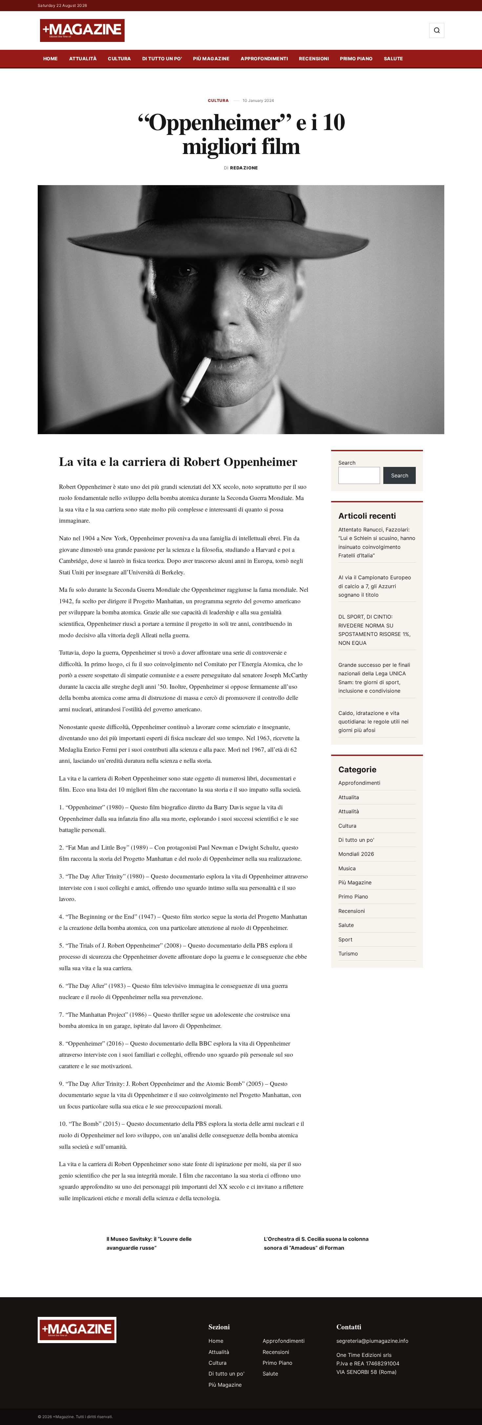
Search (346, 462)
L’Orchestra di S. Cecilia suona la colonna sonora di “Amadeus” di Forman (316, 1243)
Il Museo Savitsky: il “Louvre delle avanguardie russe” (149, 1243)
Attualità (83, 58)
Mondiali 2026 (356, 854)
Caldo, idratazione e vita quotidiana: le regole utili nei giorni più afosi (373, 722)
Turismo (348, 953)
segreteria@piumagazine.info (372, 1341)
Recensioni (314, 58)
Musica (347, 868)
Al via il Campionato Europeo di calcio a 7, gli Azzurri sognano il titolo (374, 586)
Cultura (119, 58)
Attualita (348, 797)
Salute (393, 58)
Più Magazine (211, 58)
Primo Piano (356, 58)
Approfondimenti (264, 58)
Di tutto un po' (162, 58)
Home (50, 58)
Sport (345, 939)
